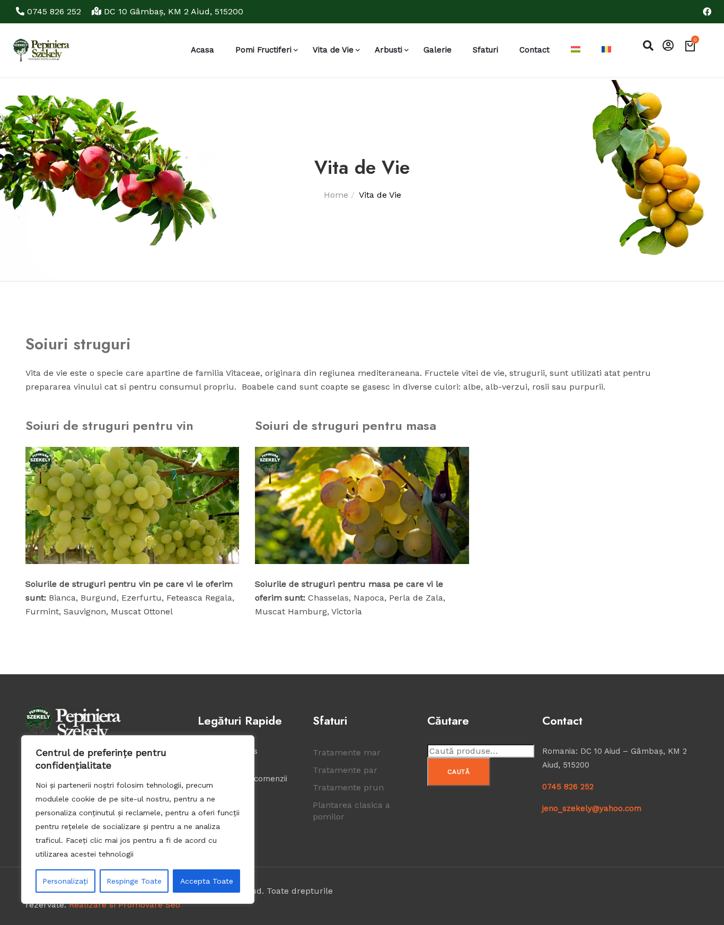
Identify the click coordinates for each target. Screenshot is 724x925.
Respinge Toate (134, 881)
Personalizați (65, 881)
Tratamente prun (348, 787)
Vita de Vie (333, 50)
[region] (137, 819)
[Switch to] (575, 50)
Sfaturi (485, 50)
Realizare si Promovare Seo (124, 905)
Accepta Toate (206, 881)
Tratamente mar (347, 752)
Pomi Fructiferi (263, 50)
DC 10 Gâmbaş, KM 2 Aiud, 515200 (172, 11)
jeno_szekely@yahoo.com (591, 808)
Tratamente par (345, 770)
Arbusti (388, 50)
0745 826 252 (54, 11)
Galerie (437, 50)
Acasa (202, 50)
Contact (534, 50)
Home (336, 195)
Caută (458, 772)
